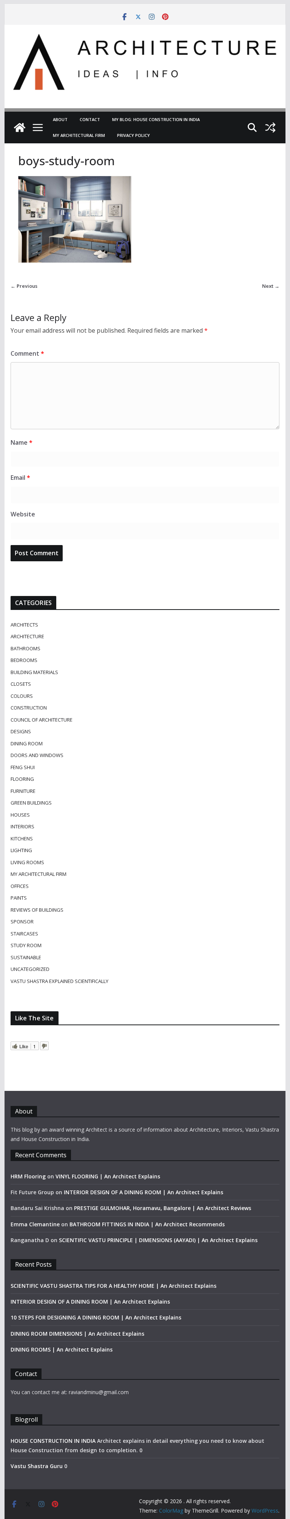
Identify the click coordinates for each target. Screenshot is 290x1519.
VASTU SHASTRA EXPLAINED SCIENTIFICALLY (59, 981)
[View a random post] (270, 127)
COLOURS (22, 696)
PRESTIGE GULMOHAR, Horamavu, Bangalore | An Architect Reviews (162, 1208)
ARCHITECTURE (27, 636)
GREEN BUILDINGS (31, 802)
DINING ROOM (27, 743)
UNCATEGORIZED (30, 969)
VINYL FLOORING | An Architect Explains (108, 1176)
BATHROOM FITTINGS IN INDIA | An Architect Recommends (147, 1224)
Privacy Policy (133, 135)
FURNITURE (23, 791)
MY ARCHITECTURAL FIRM (79, 135)
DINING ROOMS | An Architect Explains (62, 1349)
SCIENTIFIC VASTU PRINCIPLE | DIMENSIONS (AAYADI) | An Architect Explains (158, 1240)
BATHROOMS (25, 648)
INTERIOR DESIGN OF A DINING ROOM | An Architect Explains (143, 1192)
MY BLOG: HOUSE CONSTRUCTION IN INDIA (156, 119)
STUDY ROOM (26, 945)
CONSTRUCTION (29, 707)
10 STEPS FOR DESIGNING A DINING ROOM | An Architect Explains (96, 1317)
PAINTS (19, 897)
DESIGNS (21, 731)
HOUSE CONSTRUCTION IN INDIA (53, 1440)
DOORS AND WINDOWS (37, 755)
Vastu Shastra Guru (37, 1466)
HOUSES (20, 814)
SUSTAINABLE (26, 957)
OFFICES (20, 886)
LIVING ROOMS (27, 862)
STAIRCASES (24, 933)
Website (23, 514)
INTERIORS (22, 826)
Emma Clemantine (35, 1224)
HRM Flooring (28, 1176)
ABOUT (60, 119)
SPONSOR (22, 921)
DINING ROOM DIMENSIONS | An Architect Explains (77, 1333)
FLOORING (22, 779)
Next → (270, 286)
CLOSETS (21, 683)
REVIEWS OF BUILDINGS (37, 909)
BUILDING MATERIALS (34, 672)
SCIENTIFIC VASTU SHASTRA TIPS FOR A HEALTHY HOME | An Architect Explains (113, 1285)
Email (20, 477)
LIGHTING (21, 850)
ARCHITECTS (24, 624)
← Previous (24, 286)
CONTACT (90, 119)
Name (21, 442)
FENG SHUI (23, 767)
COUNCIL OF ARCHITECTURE (41, 719)
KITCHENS (22, 838)
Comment (27, 353)
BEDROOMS (24, 660)
